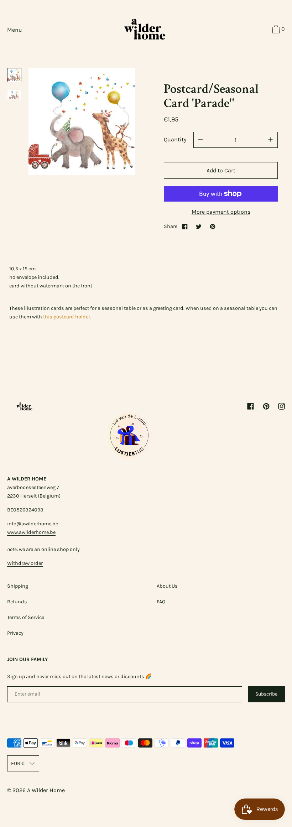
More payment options (221, 211)
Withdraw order (25, 563)
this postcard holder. (67, 317)
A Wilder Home (46, 790)
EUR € (18, 763)
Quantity (175, 139)
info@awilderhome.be (32, 524)
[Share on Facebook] (184, 226)
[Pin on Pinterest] (212, 226)
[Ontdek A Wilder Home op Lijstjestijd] (129, 456)
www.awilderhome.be (31, 532)
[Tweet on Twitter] (198, 226)
